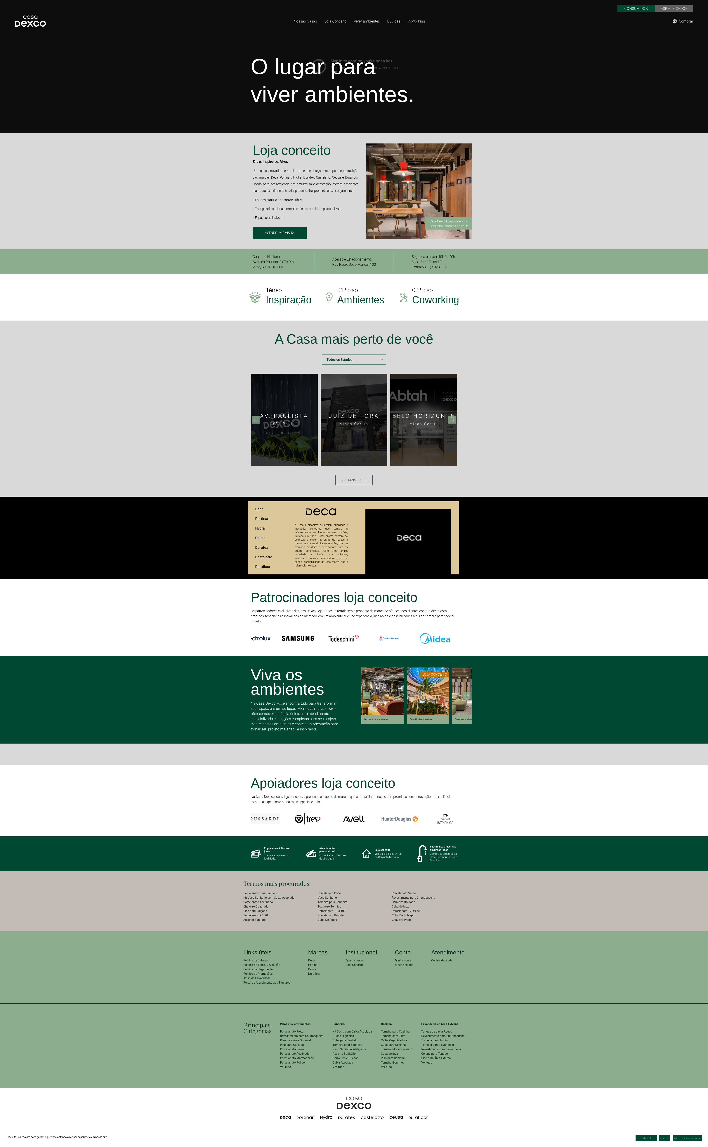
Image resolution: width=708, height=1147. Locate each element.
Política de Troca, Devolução (261, 965)
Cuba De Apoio (327, 920)
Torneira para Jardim (435, 1040)
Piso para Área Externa (436, 1058)
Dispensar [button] (664, 1138)
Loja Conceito (335, 21)
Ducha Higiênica (343, 1036)
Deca (259, 509)
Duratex (261, 547)
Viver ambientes (367, 21)
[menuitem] (279, 893)
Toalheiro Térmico (329, 906)
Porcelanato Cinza (292, 1049)
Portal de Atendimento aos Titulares (266, 982)
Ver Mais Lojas (354, 480)
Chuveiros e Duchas (345, 1058)
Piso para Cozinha (393, 1058)
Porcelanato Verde (404, 893)
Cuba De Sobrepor (403, 915)
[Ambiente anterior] (366, 695)
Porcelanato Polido (292, 1062)
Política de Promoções (258, 973)
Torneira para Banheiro (332, 902)
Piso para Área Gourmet (295, 1040)
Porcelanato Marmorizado (297, 1058)
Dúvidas (393, 21)
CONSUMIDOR (636, 8)
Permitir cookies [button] (646, 1138)
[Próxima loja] (452, 420)
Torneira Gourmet (392, 1062)
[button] (705, 1133)
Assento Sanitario (254, 920)
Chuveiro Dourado (403, 902)
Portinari (262, 518)
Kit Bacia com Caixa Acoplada (352, 1031)
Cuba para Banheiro (345, 1040)
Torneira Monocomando (396, 1049)
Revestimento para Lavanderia (441, 1049)
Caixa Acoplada (343, 1062)
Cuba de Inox (400, 906)
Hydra (260, 528)
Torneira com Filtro (393, 1036)
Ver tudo (285, 1067)
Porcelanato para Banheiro (260, 893)
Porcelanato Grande (330, 915)
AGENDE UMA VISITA (279, 233)
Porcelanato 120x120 (406, 911)
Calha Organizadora (394, 1040)
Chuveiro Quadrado (255, 906)
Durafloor (262, 566)
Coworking (416, 21)
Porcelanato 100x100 (332, 911)
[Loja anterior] (256, 420)
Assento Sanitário (344, 1053)
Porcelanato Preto (329, 893)
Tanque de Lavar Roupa (436, 1031)
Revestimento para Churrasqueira (413, 897)
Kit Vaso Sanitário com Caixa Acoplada (268, 897)
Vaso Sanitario (327, 897)
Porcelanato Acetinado (258, 902)
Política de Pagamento (258, 969)
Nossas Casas (305, 21)
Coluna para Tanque (434, 1053)
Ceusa (260, 538)
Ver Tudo (338, 1067)
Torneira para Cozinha (395, 1031)
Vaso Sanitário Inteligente (349, 1049)
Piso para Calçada (255, 911)
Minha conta (403, 960)
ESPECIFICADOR (674, 8)
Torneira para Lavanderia (437, 1045)
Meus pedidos (404, 965)
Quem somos (354, 960)
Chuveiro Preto (401, 920)
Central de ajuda (441, 960)
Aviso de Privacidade (256, 978)
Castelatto (263, 557)
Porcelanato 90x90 (255, 915)
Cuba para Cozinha (393, 1045)
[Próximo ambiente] (467, 695)
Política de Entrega (255, 960)
